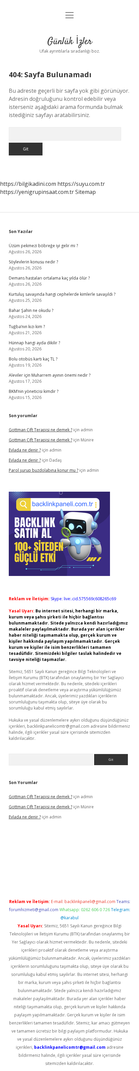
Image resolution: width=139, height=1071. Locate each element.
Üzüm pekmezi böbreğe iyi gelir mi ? (43, 246)
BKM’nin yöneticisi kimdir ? (33, 391)
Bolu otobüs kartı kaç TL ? (33, 359)
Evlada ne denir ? (25, 450)
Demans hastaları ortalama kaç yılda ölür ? (49, 278)
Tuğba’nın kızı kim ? (27, 326)
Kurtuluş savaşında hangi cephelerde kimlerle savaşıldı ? (62, 294)
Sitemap (85, 192)
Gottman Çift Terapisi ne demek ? (40, 430)
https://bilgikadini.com (28, 183)
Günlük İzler (69, 42)
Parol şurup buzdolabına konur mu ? (43, 470)
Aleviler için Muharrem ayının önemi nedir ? (49, 375)
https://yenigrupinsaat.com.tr (37, 192)
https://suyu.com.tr (81, 183)
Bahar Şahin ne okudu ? (31, 310)
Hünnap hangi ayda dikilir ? (34, 343)
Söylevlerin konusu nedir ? (33, 262)
